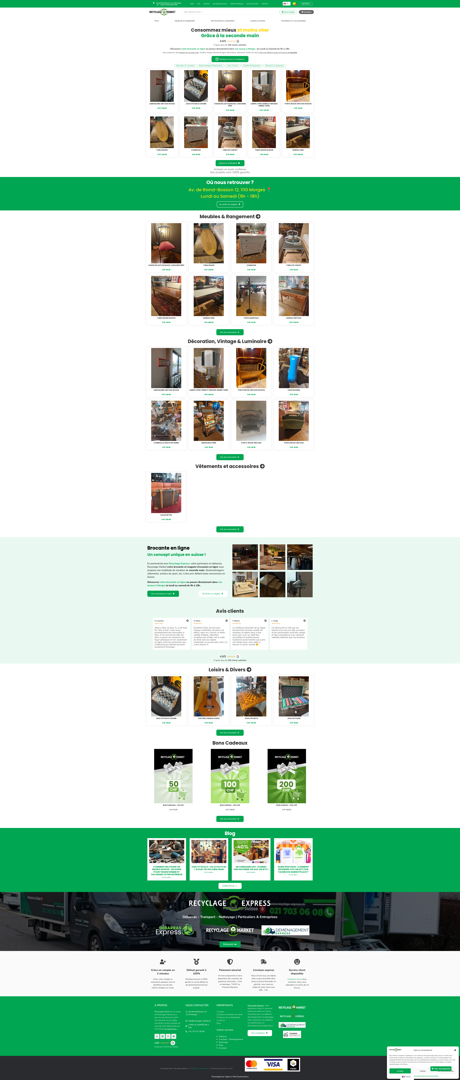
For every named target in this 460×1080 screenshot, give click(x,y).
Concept (206, 4)
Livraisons (221, 1020)
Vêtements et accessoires (293, 21)
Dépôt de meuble (236, 4)
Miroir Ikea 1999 (208, 443)
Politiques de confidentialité (228, 1017)
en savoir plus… (171, 1029)
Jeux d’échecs (251, 718)
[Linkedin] (162, 1036)
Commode (196, 150)
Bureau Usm (298, 150)
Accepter (400, 1071)
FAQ (198, 4)
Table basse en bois (264, 150)
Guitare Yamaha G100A (208, 718)
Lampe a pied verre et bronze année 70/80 (264, 105)
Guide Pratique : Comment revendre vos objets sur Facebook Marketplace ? (293, 869)
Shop (192, 4)
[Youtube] (173, 1036)
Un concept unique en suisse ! (176, 554)
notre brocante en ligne (193, 48)
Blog (219, 1023)
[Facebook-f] (157, 1036)
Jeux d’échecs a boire (196, 104)
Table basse (162, 150)
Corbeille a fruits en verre (166, 443)
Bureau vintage (293, 318)
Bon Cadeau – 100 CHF (230, 805)
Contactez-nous (294, 979)
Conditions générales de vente (221, 1068)
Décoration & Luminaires (222, 21)
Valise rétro (166, 515)
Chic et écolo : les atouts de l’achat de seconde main (209, 868)
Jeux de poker (293, 718)
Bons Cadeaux (230, 743)
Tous (156, 21)
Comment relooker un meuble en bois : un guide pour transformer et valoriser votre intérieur (166, 870)
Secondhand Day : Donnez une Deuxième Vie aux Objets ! (251, 868)
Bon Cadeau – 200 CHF (286, 805)
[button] (455, 1050)
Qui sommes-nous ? (220, 4)
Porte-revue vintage (251, 443)
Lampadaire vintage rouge (162, 104)
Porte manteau (251, 318)
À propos (220, 1011)
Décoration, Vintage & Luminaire (227, 341)
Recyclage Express (179, 563)
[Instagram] (168, 1036)
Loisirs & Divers (257, 21)
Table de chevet (230, 150)
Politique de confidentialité (199, 1068)
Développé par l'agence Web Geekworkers (230, 1076)
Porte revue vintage (294, 443)
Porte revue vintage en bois (298, 104)
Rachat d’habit (252, 4)
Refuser (423, 1071)
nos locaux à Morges (245, 48)
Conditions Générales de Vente (229, 1014)
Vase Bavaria (294, 390)
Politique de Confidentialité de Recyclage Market (422, 1076)
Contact (264, 4)
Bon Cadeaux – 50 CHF (173, 805)
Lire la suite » (166, 877)
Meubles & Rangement (185, 21)
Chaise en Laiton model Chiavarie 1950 (230, 105)
